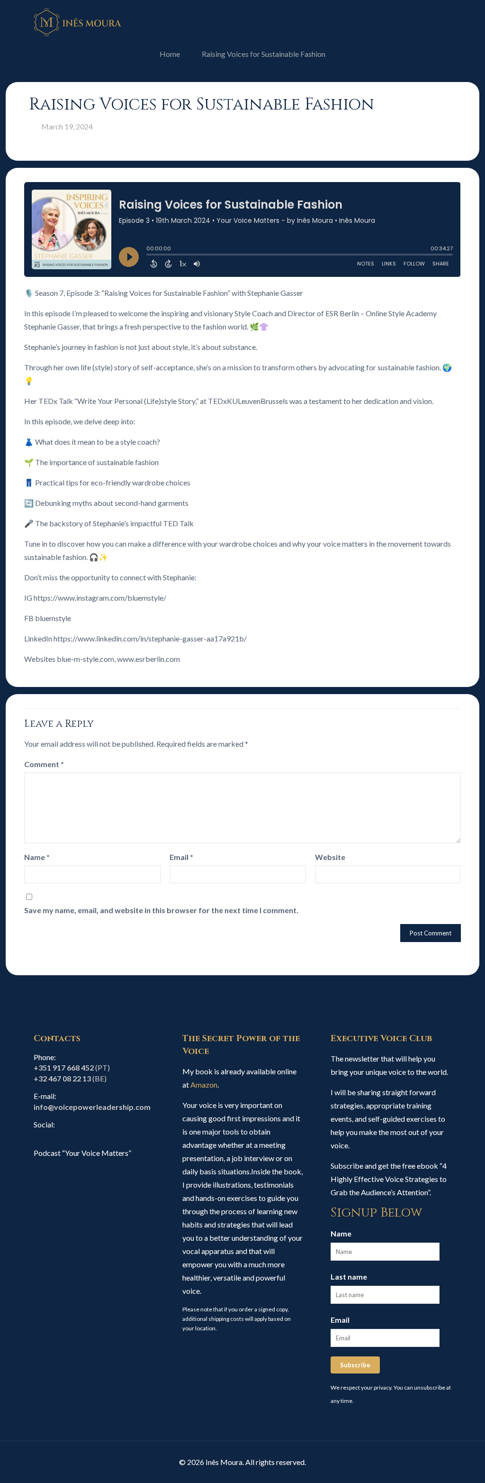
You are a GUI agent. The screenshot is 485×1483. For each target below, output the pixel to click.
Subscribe (355, 1365)
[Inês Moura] (78, 21)
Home (170, 53)
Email (181, 856)
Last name (349, 1276)
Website (330, 856)
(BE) (70, 1078)
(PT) (72, 1067)
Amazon (203, 1084)
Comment (44, 764)
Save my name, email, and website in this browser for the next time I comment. (161, 910)
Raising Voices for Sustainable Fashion (263, 53)
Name (37, 856)
